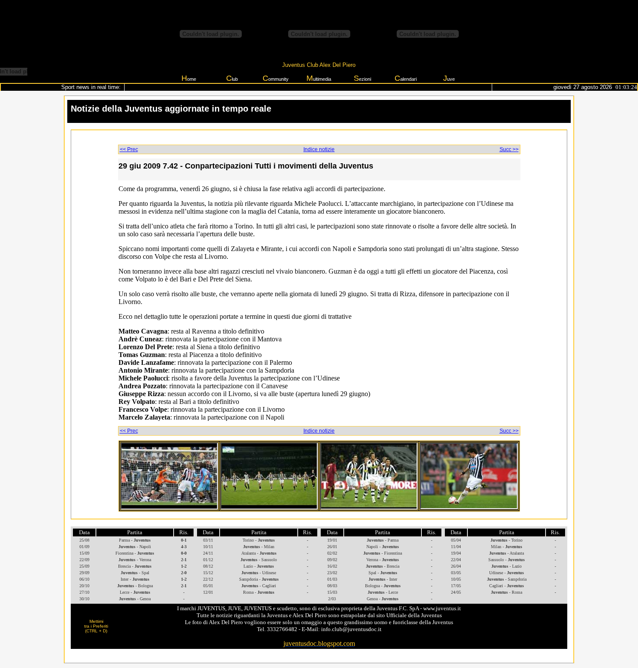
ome (188, 78)
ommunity (276, 78)
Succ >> (509, 149)
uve (449, 78)
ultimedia (318, 78)
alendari (406, 78)
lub (232, 78)
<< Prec (129, 149)
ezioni (362, 78)
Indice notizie (319, 149)
